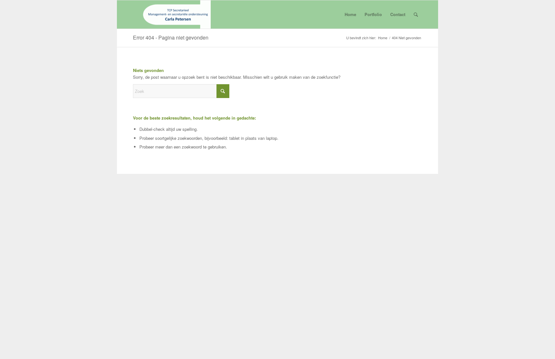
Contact (397, 14)
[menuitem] (416, 14)
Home (350, 14)
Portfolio (373, 14)
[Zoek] (416, 14)
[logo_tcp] (172, 14)
